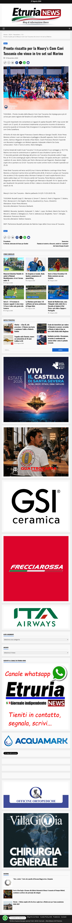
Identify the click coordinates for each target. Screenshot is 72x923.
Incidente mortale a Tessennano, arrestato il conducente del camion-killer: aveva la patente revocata (42, 340)
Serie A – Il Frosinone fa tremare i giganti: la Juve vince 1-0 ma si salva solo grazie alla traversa (13, 305)
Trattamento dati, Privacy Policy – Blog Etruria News (22, 917)
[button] (4, 28)
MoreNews (49, 921)
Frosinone (8, 297)
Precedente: (16, 242)
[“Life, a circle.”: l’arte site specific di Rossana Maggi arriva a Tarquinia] (8, 882)
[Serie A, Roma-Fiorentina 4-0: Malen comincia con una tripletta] (58, 264)
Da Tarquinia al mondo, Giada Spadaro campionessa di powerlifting (35, 276)
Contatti (63, 917)
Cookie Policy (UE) (46, 917)
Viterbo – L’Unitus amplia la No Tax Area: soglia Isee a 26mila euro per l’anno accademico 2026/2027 (38, 903)
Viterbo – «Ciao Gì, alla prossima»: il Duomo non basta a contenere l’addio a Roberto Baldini (8, 328)
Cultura (6, 874)
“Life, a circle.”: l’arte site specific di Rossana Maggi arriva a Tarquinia (33, 879)
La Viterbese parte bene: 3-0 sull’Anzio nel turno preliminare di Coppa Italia (36, 304)
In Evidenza (35, 297)
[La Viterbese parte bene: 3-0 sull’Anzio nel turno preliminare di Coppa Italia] (36, 292)
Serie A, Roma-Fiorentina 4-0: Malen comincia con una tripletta (57, 276)
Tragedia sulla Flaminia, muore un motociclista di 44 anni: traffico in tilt (8, 340)
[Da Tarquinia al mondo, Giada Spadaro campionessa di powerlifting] (36, 264)
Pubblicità (56, 917)
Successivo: (52, 243)
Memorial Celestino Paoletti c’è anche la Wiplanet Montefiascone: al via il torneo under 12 (13, 277)
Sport (5, 43)
